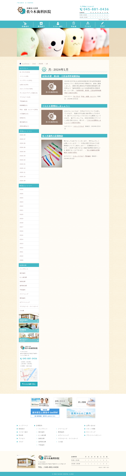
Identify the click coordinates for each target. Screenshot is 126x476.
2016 (21, 231)
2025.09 (23, 180)
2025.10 (23, 176)
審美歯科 (22, 298)
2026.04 (23, 151)
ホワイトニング (25, 302)
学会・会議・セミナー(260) (29, 109)
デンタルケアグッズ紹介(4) (29, 93)
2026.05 (23, 147)
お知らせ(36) (24, 84)
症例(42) (23, 118)
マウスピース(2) (25, 97)
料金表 (21, 435)
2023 (21, 202)
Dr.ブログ (77, 96)
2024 (21, 198)
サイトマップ (90, 432)
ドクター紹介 (23, 432)
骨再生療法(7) (24, 126)
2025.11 (22, 172)
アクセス (22, 438)
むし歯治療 (23, 277)
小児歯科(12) (24, 113)
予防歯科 (88, 156)
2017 (21, 227)
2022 (21, 206)
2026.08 (23, 135)
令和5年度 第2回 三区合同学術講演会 (61, 76)
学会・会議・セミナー (88, 96)
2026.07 (23, 139)
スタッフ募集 (90, 429)
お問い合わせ (90, 425)
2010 (21, 256)
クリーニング (24, 294)
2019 (21, 218)
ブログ (21, 441)
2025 (21, 193)
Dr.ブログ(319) (25, 72)
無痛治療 (22, 281)
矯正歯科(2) (24, 122)
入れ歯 (22, 310)
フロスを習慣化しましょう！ (56, 106)
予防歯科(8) (24, 101)
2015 (21, 235)
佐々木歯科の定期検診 (52, 136)
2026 (21, 189)
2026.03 (23, 155)
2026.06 (23, 143)
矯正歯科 (22, 273)
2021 (21, 210)
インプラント (24, 269)
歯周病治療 (23, 285)
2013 (21, 243)
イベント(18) (24, 76)
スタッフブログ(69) (26, 88)
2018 (21, 222)
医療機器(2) (24, 105)
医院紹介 (22, 429)
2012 (21, 247)
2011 (21, 252)
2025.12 (23, 168)
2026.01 (23, 164)
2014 (21, 239)
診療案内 (39, 425)
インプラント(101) (26, 80)
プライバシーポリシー (94, 435)
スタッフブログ (79, 126)
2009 (21, 260)
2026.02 (23, 160)
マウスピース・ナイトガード (29, 306)
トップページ (23, 425)
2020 (21, 214)
